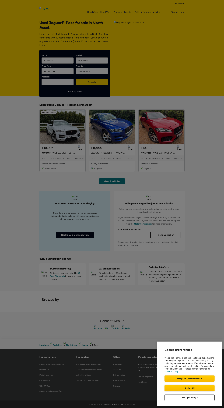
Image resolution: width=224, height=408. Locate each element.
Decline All (189, 388)
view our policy (171, 371)
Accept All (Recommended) (189, 378)
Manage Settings (189, 397)
